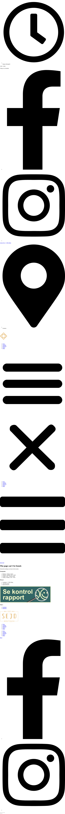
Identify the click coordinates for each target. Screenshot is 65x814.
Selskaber (4, 346)
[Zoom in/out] (0, 812)
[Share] (3, 812)
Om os (4, 347)
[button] (32, 415)
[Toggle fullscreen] (1, 812)
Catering (4, 345)
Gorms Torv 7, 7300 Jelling (5, 242)
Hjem (4, 343)
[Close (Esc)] (4, 812)
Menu (4, 348)
